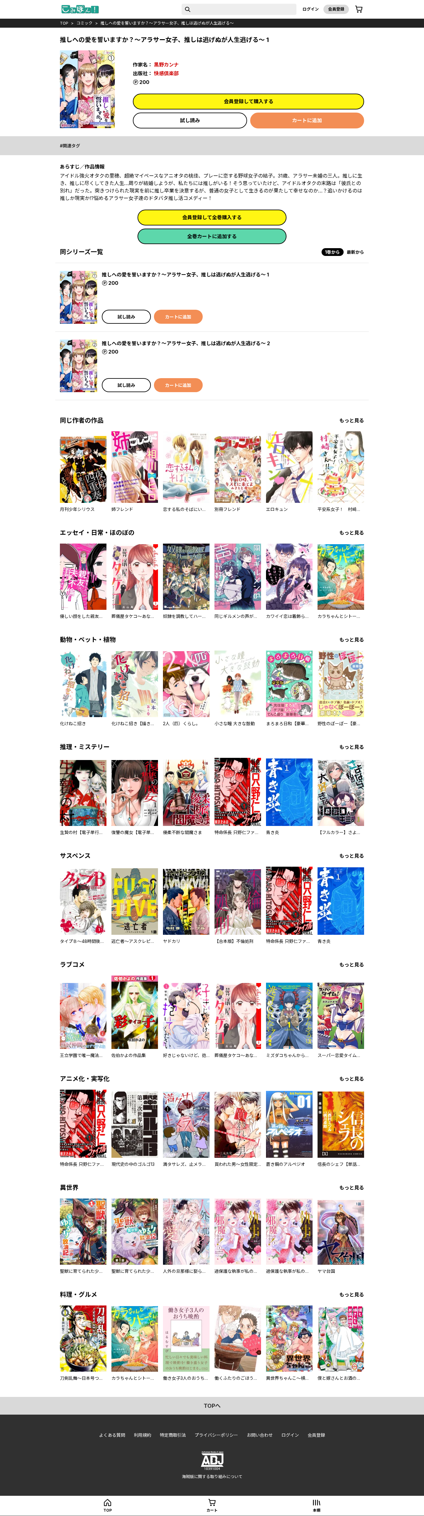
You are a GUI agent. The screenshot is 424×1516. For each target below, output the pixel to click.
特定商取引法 (173, 1435)
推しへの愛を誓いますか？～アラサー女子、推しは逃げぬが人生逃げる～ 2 (186, 343)
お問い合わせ (260, 1435)
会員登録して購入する (248, 101)
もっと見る (351, 420)
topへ (212, 1405)
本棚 (316, 1510)
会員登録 (336, 9)
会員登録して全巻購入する (212, 217)
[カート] (359, 9)
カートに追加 (307, 120)
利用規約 (142, 1435)
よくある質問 (112, 1435)
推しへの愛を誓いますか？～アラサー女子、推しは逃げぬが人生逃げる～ (167, 23)
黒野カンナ (166, 65)
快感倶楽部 (166, 73)
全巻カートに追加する (212, 236)
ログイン (311, 9)
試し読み (190, 120)
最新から (355, 252)
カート (212, 1510)
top (64, 23)
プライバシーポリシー (216, 1435)
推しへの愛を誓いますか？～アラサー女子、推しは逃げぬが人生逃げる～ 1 (185, 274)
